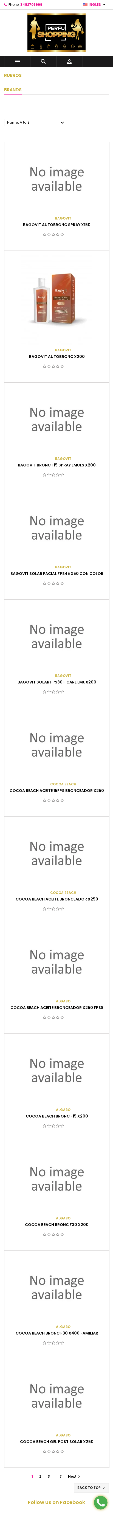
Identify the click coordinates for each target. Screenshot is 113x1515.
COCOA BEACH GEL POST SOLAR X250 (57, 1441)
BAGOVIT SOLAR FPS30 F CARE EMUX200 (57, 682)
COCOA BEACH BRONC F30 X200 (57, 1224)
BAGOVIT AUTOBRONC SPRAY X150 (57, 224)
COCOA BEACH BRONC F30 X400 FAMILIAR (57, 1333)
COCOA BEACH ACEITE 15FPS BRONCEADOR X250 (57, 790)
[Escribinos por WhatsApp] (101, 1503)
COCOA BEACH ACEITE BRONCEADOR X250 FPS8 (56, 1007)
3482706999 (31, 4)
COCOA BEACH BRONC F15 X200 (57, 1116)
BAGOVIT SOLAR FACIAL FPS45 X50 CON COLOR (56, 573)
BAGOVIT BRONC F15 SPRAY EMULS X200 (57, 465)
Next (74, 1476)
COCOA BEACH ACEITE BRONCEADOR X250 (57, 899)
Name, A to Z (36, 122)
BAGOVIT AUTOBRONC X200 (57, 356)
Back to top (91, 1487)
